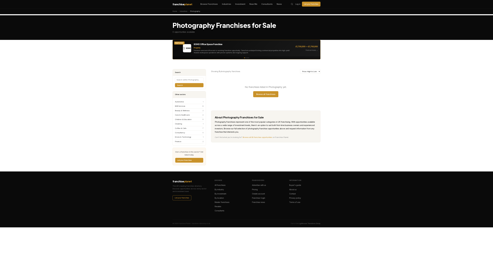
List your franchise (311, 4)
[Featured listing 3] (247, 57)
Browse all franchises (265, 94)
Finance (189, 141)
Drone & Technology (189, 137)
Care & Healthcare (189, 115)
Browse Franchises (209, 4)
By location (219, 198)
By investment (220, 194)
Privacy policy (295, 198)
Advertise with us (259, 185)
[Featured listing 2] (245, 57)
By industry (219, 189)
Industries (226, 4)
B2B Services (189, 106)
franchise (182, 4)
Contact (292, 194)
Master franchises (222, 202)
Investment (240, 4)
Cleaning (189, 124)
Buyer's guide (295, 185)
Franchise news (258, 202)
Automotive (189, 102)
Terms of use (294, 202)
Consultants (267, 4)
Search (180, 85)
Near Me (253, 4)
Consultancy (189, 133)
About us (293, 189)
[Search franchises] (292, 4)
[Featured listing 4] (248, 57)
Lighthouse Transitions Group (309, 223)
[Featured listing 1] (244, 57)
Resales (218, 206)
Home (175, 11)
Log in (297, 4)
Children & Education (189, 119)
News (279, 4)
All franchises (220, 185)
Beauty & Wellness (189, 111)
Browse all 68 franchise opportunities (257, 137)
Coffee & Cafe (189, 128)
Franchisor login (258, 198)
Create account (258, 194)
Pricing (255, 189)
